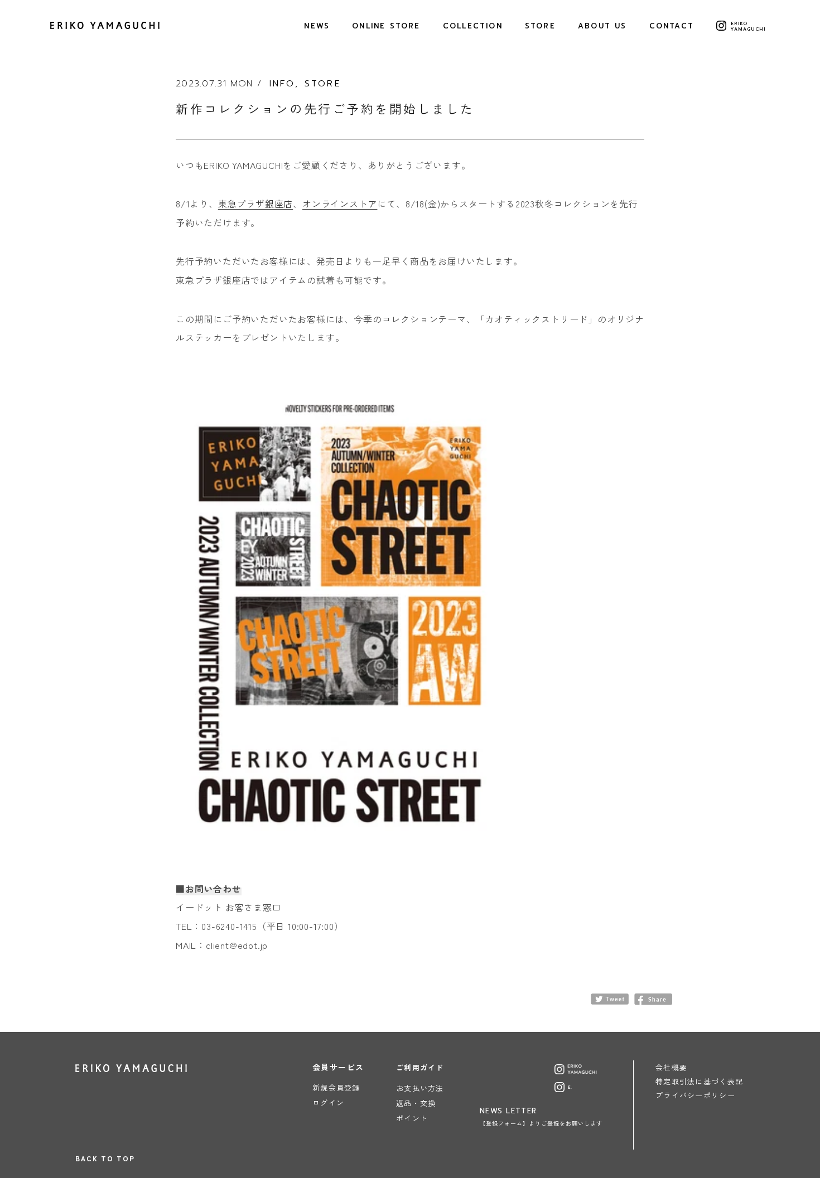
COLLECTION (473, 26)
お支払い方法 (420, 1088)
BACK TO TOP (105, 1158)
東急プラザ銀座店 (255, 203)
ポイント (412, 1118)
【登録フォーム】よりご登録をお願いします (541, 1123)
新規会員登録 (336, 1087)
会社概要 (671, 1067)
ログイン (328, 1102)
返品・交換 (416, 1103)
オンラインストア (339, 203)
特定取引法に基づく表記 (699, 1081)
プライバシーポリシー (695, 1095)
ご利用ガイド (420, 1067)
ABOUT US (602, 26)
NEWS (317, 26)
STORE (540, 26)
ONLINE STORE (386, 26)
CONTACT (671, 26)
